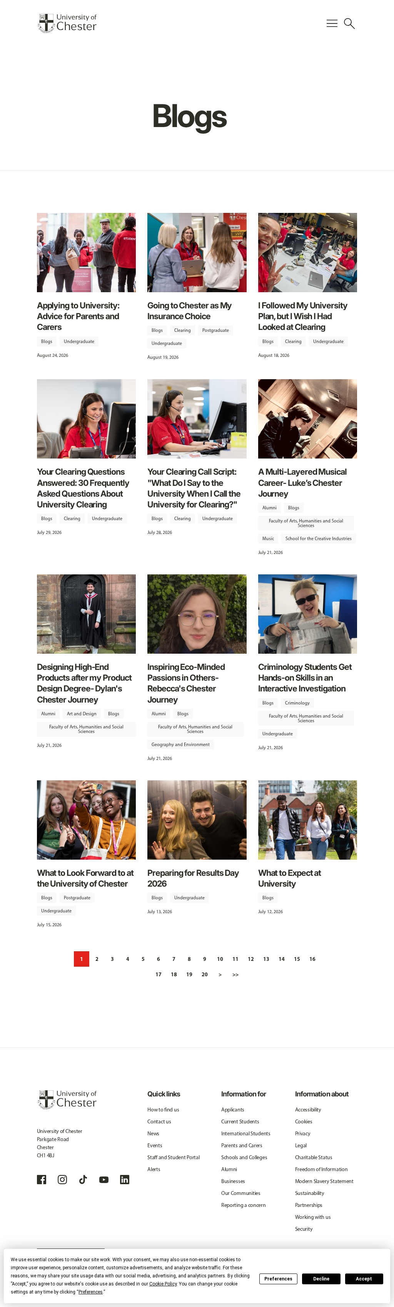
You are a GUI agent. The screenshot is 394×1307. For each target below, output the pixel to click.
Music (268, 538)
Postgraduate (215, 330)
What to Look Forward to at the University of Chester (85, 878)
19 (189, 974)
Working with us (313, 1217)
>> (235, 974)
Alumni (269, 507)
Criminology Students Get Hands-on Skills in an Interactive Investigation (305, 677)
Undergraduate (79, 341)
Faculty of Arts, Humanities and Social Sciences (306, 523)
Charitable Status (313, 1157)
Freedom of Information (321, 1169)
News (153, 1133)
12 (251, 959)
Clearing (182, 330)
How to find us (163, 1109)
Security (304, 1229)
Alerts (153, 1169)
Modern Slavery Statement (324, 1181)
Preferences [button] (90, 1292)
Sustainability (309, 1193)
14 (282, 959)
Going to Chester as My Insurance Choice (189, 310)
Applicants (232, 1109)
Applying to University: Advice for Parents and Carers (78, 316)
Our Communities (240, 1193)
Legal (301, 1145)
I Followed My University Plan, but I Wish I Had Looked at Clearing (302, 316)
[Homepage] (67, 23)
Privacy (303, 1133)
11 (235, 959)
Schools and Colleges (244, 1157)
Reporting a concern (243, 1205)
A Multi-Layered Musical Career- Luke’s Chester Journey (302, 482)
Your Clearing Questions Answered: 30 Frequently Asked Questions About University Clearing (83, 488)
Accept (364, 1279)
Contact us (159, 1121)
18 (174, 974)
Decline (321, 1279)
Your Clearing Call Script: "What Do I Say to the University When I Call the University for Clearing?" (193, 488)
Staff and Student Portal (173, 1157)
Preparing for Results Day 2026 (193, 878)
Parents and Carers (241, 1145)
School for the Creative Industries (318, 538)
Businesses (233, 1181)
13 (266, 959)
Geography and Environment (181, 744)
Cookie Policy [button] (163, 1284)
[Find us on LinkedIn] (124, 1179)
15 (297, 959)
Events (154, 1145)
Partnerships (309, 1205)
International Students (245, 1133)
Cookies (303, 1121)
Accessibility (308, 1109)
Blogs (46, 341)
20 (205, 974)
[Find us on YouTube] (104, 1179)
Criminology (297, 703)
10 (220, 959)
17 (158, 974)
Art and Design (82, 713)
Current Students (240, 1121)
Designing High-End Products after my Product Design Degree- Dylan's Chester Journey (84, 683)
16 (312, 959)
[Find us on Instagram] (62, 1179)
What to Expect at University (289, 878)
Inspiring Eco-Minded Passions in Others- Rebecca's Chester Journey (185, 683)
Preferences (278, 1279)
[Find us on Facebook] (41, 1179)
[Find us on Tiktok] (83, 1179)
